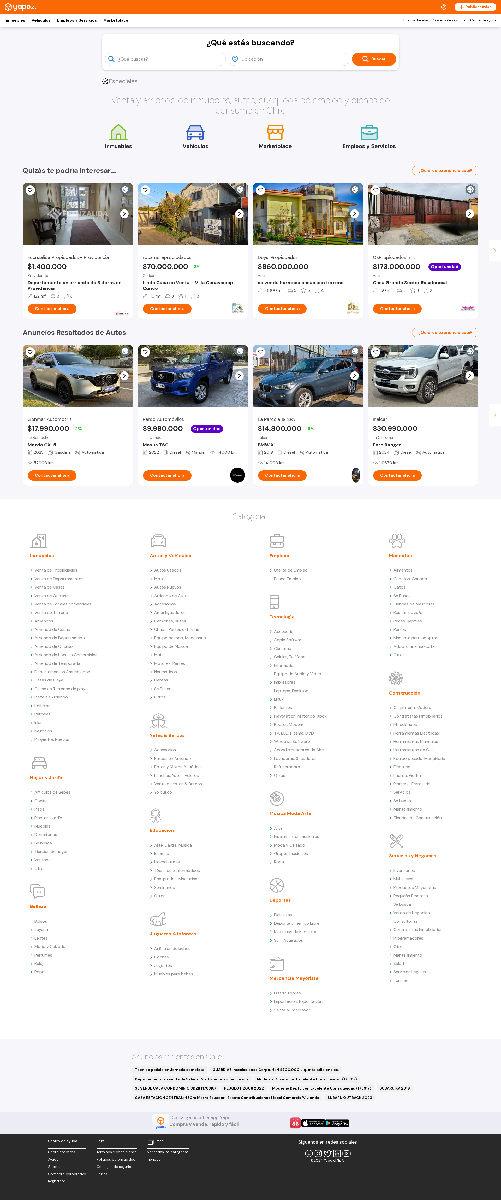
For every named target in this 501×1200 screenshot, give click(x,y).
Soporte (55, 1166)
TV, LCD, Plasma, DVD (294, 733)
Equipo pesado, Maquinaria (180, 637)
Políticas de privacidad (116, 1159)
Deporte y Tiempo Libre (296, 923)
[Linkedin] (337, 1153)
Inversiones (404, 870)
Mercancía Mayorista (294, 978)
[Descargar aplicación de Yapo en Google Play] (337, 1123)
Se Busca (162, 688)
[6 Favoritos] (145, 190)
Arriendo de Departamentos (61, 637)
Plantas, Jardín (48, 817)
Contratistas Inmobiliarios (418, 716)
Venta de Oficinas (51, 595)
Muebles (42, 826)
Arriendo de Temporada (57, 663)
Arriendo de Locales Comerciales (65, 654)
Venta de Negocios (411, 913)
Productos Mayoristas (414, 887)
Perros (399, 629)
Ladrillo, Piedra (407, 775)
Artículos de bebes (172, 948)
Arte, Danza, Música (173, 845)
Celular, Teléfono (290, 657)
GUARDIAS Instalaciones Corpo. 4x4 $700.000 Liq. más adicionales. (276, 1069)
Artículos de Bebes (52, 792)
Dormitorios (45, 834)
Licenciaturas (167, 862)
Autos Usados (167, 570)
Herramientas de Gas (413, 750)
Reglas (102, 1174)
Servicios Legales (409, 972)
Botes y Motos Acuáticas (178, 767)
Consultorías (405, 921)
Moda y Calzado (49, 946)
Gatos (399, 587)
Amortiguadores (170, 612)
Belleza (38, 906)
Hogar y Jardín (47, 777)
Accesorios (165, 604)
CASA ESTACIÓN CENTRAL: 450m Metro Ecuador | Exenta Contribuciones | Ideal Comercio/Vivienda (227, 1097)
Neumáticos (165, 671)
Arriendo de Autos (172, 595)
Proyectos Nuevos (51, 739)
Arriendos (43, 621)
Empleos (279, 555)
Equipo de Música (171, 646)
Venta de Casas (49, 587)
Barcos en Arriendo (172, 758)
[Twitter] (327, 1153)
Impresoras (284, 682)
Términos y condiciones (117, 1152)
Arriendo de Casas (52, 629)
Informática (285, 665)
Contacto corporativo (67, 1174)
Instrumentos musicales (296, 836)
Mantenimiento (407, 809)
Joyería (41, 929)
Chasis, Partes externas (176, 629)
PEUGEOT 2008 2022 (244, 1088)
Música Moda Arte (291, 813)
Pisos (39, 809)
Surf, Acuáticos (288, 940)
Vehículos (41, 20)
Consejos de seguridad (449, 20)
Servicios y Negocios (412, 856)
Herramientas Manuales (415, 741)
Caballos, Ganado (410, 578)
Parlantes (283, 707)
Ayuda (53, 1159)
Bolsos (40, 921)
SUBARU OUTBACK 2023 (349, 1097)
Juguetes (163, 965)
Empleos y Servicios (77, 20)
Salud (398, 963)
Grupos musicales (291, 853)
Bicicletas (283, 915)
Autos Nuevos (167, 587)
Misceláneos (405, 724)
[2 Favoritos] (30, 352)
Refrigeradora (287, 767)
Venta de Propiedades (55, 570)
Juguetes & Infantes (173, 934)
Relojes (41, 963)
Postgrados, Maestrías (175, 879)
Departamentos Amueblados (62, 671)
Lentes (40, 938)
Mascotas (400, 555)
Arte (278, 828)
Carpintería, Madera (412, 707)
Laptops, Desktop (291, 691)
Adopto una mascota (414, 646)
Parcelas (42, 714)
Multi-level (403, 879)
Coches (161, 957)
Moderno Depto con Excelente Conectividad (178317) (321, 1088)
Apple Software (289, 640)
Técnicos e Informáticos (177, 870)
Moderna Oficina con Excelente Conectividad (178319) (307, 1079)
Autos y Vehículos (170, 555)
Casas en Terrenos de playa (61, 688)
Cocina (41, 800)
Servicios (401, 792)
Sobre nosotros (61, 1152)
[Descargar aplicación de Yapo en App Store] (313, 1123)
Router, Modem (288, 724)
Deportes (280, 900)
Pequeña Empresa (410, 896)
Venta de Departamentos (59, 578)
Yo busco (163, 792)
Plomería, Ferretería (411, 784)
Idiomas (161, 853)
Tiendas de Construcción (417, 817)
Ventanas (43, 860)
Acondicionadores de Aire (299, 750)
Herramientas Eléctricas (416, 733)
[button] (124, 213)
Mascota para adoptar (415, 637)
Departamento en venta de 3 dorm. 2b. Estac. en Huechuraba (191, 1079)
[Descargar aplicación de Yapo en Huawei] (295, 1123)
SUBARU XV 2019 (395, 1088)
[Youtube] (346, 1153)
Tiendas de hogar (51, 851)
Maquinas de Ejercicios (295, 931)
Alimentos (403, 570)
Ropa (39, 972)
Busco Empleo (287, 578)
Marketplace (115, 20)
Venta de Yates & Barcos (178, 784)
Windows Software (292, 741)
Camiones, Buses (170, 621)
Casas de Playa (48, 680)
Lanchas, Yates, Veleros (176, 775)
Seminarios (164, 887)
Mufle (159, 654)
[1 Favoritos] (260, 190)
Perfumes (43, 955)
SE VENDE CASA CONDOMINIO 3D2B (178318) (175, 1088)
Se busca (43, 843)
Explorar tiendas (416, 20)
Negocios (43, 731)
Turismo (401, 980)
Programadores (408, 938)
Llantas (161, 680)
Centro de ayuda (483, 20)
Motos (160, 578)
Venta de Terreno (51, 612)
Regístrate (56, 1181)
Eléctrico (401, 767)
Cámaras (282, 648)
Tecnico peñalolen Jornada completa (169, 1069)
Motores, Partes (169, 663)
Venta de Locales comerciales (63, 604)
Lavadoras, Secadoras (295, 758)
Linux (279, 699)
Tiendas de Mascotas (414, 604)
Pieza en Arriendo (51, 697)
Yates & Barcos (167, 735)
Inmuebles (15, 20)
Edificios (42, 705)
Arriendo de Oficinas (54, 646)
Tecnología (282, 617)
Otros (40, 868)
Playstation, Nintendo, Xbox (300, 716)
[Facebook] (309, 1153)
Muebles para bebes (173, 974)
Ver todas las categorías (168, 1152)
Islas (38, 722)
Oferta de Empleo (291, 570)
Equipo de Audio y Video (297, 674)
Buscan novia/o (407, 612)
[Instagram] (318, 1153)
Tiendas (153, 1159)
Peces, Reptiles (407, 621)
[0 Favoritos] (30, 190)
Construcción (404, 693)
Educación (162, 830)
